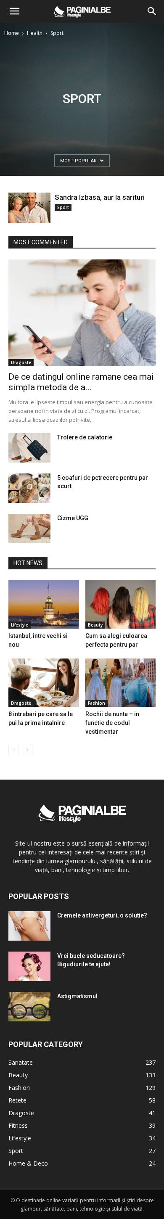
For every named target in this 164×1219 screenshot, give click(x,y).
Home (11, 33)
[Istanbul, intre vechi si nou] (43, 604)
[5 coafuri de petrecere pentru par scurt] (29, 488)
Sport (63, 207)
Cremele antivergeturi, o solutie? (102, 915)
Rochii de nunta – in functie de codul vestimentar (112, 723)
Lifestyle (19, 625)
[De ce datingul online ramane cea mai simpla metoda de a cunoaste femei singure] (82, 312)
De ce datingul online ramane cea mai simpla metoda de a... (81, 382)
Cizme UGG (72, 518)
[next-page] (27, 750)
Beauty (95, 625)
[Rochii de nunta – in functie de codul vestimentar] (120, 682)
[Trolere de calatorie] (29, 448)
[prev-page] (13, 750)
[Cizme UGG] (29, 528)
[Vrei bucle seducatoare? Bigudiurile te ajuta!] (29, 966)
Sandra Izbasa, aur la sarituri (100, 197)
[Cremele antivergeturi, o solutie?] (29, 926)
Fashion (96, 703)
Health (34, 33)
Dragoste (21, 362)
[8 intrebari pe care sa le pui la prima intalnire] (43, 682)
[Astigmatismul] (29, 1006)
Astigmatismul (77, 996)
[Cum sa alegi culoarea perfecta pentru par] (120, 604)
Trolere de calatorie (84, 437)
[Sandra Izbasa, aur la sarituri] (29, 208)
